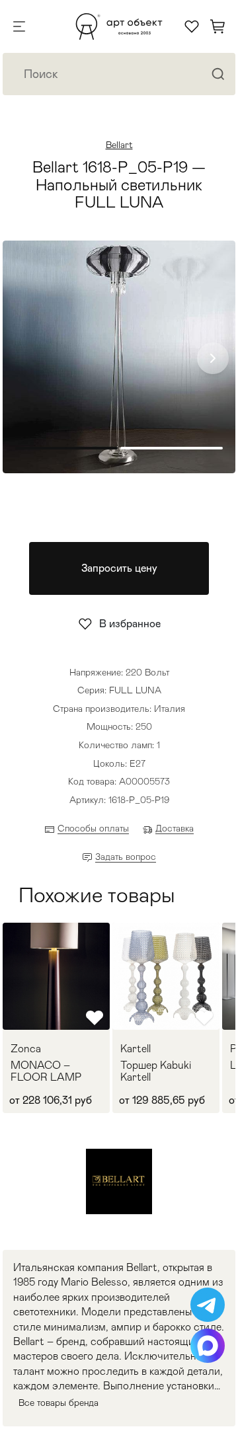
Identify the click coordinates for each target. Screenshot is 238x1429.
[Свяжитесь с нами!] (207, 1305)
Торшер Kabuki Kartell (155, 1071)
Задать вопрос (125, 857)
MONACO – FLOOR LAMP (46, 1071)
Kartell (135, 1049)
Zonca (26, 1049)
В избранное (130, 624)
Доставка (174, 828)
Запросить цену (119, 568)
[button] (213, 358)
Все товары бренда (59, 1403)
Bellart (119, 145)
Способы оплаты (93, 828)
